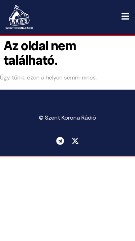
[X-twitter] (75, 141)
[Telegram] (60, 141)
